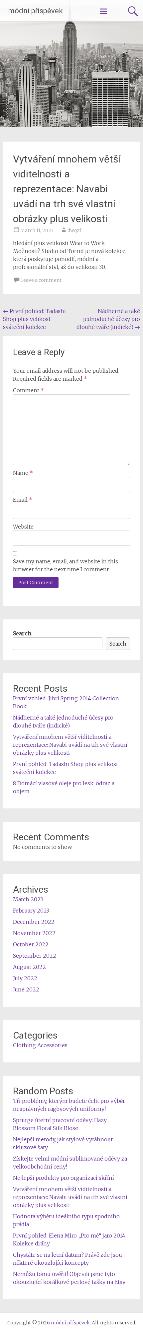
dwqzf (74, 230)
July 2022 (25, 978)
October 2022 (31, 944)
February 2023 (31, 910)
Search (22, 633)
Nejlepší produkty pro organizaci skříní (63, 1177)
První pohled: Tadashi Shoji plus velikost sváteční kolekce (34, 319)
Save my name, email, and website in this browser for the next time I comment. (65, 565)
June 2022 (26, 989)
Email (22, 499)
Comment (28, 390)
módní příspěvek (35, 11)
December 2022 (34, 922)
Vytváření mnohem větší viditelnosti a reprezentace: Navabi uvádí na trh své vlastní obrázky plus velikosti (70, 744)
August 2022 (29, 967)
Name (23, 473)
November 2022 (34, 933)
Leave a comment (41, 280)
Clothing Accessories (40, 1045)
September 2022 (34, 955)
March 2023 (28, 899)
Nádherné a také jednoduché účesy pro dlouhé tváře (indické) (108, 319)
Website (23, 526)
